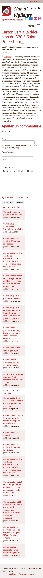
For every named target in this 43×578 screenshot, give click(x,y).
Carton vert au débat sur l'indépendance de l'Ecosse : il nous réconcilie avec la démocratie (12, 281)
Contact (12, 574)
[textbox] (21, 183)
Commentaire (8, 167)
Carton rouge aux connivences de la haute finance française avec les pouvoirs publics (11, 313)
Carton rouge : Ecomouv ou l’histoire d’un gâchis (13, 226)
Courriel (5, 139)
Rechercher (32, 8)
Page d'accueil (8, 152)
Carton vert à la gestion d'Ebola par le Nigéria (12, 241)
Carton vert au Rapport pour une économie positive (12, 362)
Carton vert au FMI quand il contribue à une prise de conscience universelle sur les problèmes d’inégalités (12, 510)
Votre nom (6, 131)
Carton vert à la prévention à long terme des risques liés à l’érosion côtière (11, 333)
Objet (4, 160)
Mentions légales (26, 574)
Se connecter (34, 1)
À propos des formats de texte (15, 197)
